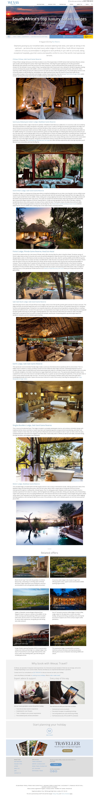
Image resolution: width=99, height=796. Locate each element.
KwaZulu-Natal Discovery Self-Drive (54, 268)
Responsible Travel (37, 770)
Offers (16, 766)
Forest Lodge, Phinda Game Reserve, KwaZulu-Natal (33, 251)
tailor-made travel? (55, 675)
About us (16, 768)
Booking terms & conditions (52, 785)
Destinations (18, 761)
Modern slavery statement (49, 787)
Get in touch (49, 735)
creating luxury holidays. (39, 675)
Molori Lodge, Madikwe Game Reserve (26, 484)
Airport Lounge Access (38, 764)
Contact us (17, 773)
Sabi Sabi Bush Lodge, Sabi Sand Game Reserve (29, 302)
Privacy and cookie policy (35, 785)
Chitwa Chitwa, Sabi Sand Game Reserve (27, 59)
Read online (67, 750)
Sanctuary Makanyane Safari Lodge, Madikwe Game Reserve (34, 122)
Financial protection (76, 785)
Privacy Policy (56, 793)
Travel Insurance (37, 761)
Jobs (15, 770)
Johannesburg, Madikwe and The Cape (38, 140)
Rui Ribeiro (56, 42)
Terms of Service (65, 793)
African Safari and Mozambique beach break (64, 204)
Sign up (56, 764)
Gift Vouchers (36, 768)
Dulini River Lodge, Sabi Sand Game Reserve (28, 191)
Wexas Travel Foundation (39, 766)
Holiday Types (18, 764)
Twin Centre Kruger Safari (73, 74)
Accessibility (65, 785)
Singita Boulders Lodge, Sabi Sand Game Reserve (32, 425)
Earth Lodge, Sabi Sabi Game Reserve (27, 364)
